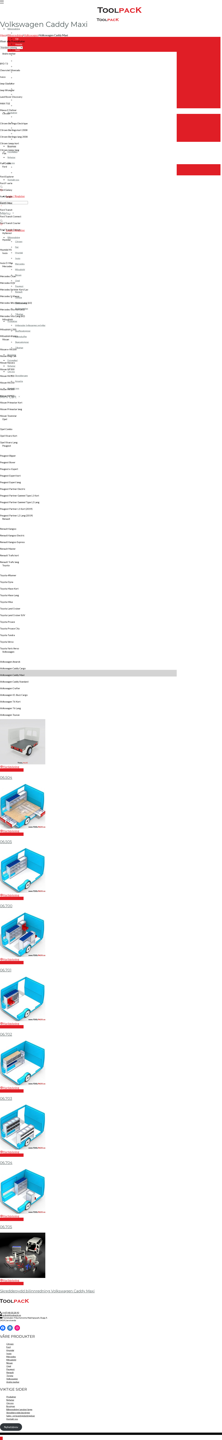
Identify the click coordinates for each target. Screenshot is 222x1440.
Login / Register (15, 196)
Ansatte (18, 173)
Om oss (10, 1403)
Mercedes (19, 55)
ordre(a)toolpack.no (12, 1315)
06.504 (6, 777)
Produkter (12, 112)
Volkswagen (20, 94)
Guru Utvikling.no (62, 1434)
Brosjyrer (12, 146)
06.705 (6, 1227)
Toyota (18, 89)
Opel (8, 1366)
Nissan (18, 66)
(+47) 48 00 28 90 (11, 1312)
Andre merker (21, 100)
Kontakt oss (13, 179)
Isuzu (17, 50)
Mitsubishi (19, 61)
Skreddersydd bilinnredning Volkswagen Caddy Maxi (47, 1291)
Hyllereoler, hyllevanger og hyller (28, 117)
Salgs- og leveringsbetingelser (20, 1415)
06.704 (6, 1162)
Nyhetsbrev (11, 1427)
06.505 (6, 841)
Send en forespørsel (12, 770)
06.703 (6, 1098)
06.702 (6, 1034)
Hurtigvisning (11, 766)
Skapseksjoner (21, 133)
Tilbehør (18, 106)
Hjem (3, 35)
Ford (8, 1347)
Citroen (18, 33)
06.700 (6, 906)
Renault (18, 83)
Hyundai (18, 44)
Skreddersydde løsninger (18, 1412)
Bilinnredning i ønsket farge (19, 1409)
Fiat (16, 38)
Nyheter (11, 157)
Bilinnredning (14, 28)
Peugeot (18, 78)
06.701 (5, 970)
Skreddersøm (21, 167)
